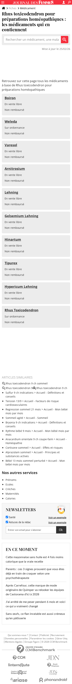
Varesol (11, 145)
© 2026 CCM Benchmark (54, 642)
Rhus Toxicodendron (21, 310)
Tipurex (11, 263)
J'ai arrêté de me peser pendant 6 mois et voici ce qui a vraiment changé (35, 604)
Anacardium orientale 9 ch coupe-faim (29, 439)
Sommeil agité (14, 418)
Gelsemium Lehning (21, 216)
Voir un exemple (57, 517)
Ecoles (9, 484)
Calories (11, 498)
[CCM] (19, 657)
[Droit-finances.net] (53, 665)
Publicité (44, 635)
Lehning (11, 192)
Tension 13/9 (13, 401)
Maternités (12, 493)
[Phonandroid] (53, 680)
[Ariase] (19, 680)
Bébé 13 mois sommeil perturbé (25, 460)
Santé (11, 517)
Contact (34, 635)
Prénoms (11, 480)
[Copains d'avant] (19, 672)
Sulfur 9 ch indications (19, 392)
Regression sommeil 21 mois (23, 409)
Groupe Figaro (32, 642)
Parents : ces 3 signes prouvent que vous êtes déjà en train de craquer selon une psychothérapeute (35, 573)
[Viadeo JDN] (53, 672)
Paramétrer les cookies (42, 638)
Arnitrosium (15, 168)
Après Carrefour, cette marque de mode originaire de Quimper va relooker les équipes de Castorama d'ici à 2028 (35, 590)
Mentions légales (14, 642)
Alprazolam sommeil (18, 452)
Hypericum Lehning (21, 286)
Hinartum (13, 239)
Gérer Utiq (61, 638)
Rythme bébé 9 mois (18, 431)
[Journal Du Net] (53, 657)
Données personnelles (16, 638)
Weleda (11, 121)
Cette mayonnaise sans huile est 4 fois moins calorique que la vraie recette (34, 559)
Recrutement (57, 635)
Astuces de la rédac (19, 522)
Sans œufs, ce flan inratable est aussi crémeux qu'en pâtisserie (35, 616)
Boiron (10, 98)
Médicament (27, 8)
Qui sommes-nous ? (18, 635)
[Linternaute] (19, 665)
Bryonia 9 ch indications (20, 422)
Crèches (11, 489)
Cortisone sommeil (17, 447)
